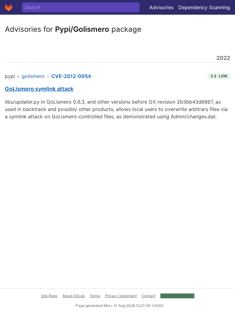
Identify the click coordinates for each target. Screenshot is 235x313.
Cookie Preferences (177, 295)
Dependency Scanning (204, 7)
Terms (95, 295)
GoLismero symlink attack (39, 89)
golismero (33, 76)
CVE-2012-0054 (71, 76)
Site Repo (49, 295)
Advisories (161, 7)
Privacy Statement (121, 295)
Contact (148, 295)
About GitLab (73, 295)
